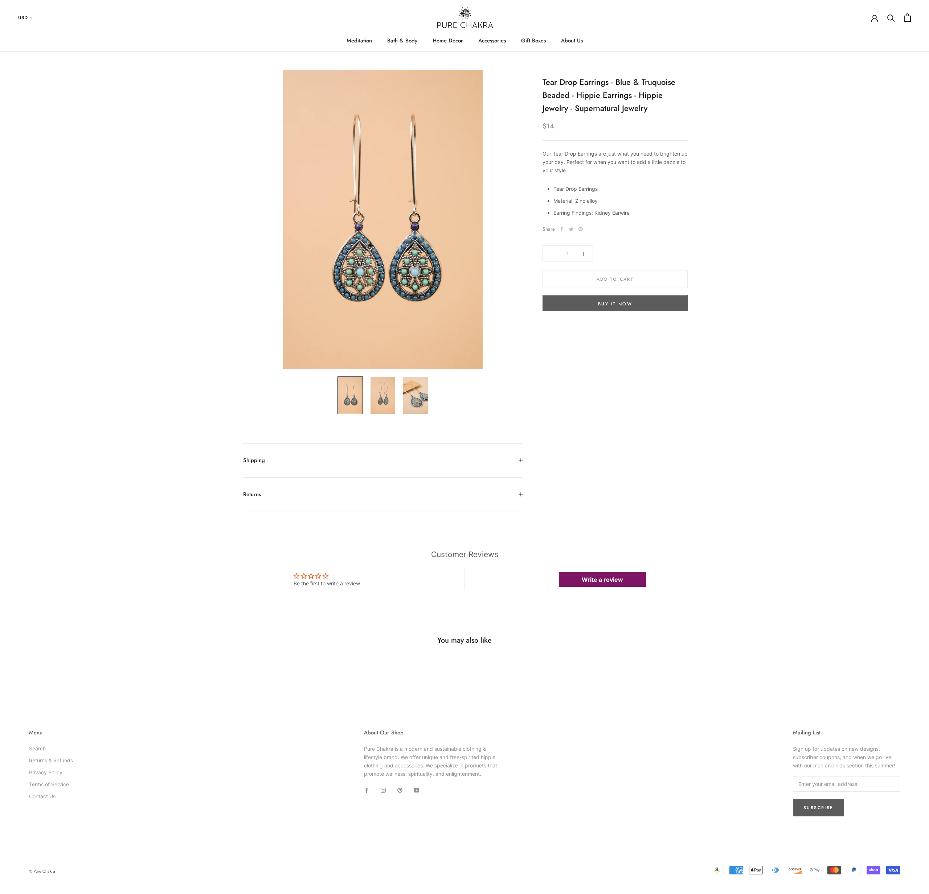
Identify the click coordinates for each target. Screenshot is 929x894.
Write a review (602, 579)
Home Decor (448, 41)
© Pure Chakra (42, 871)
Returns (252, 494)
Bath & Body (402, 41)
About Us (572, 41)
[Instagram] (383, 789)
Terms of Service (49, 784)
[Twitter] (571, 229)
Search (37, 748)
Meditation (359, 41)
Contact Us (42, 796)
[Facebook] (562, 229)
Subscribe (818, 807)
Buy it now (615, 304)
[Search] (891, 17)
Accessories (492, 41)
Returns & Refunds (51, 760)
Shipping (254, 460)
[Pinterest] (580, 229)
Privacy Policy (45, 772)
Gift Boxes (533, 41)
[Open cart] (907, 17)
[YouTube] (416, 789)
